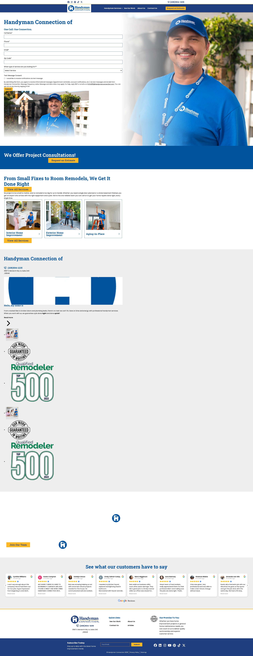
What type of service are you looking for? (20, 67)
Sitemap (144, 652)
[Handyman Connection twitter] (81, 2)
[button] (247, 585)
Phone (7, 41)
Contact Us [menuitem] (152, 8)
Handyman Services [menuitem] (112, 8)
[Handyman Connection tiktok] (78, 2)
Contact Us (114, 625)
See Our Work (115, 621)
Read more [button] (11, 594)
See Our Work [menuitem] (129, 8)
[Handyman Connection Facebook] (68, 2)
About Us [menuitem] (141, 8)
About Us (131, 621)
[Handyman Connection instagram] (71, 2)
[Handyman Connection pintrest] (75, 2)
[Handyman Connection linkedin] (160, 645)
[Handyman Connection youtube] (170, 645)
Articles (131, 625)
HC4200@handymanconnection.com (101, 84)
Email (6, 50)
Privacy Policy (134, 652)
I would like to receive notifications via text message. (24, 78)
